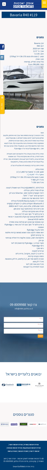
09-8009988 (8, 461)
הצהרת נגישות (12, 451)
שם (41, 319)
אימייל (40, 324)
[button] (4, 4)
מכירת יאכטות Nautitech (32, 448)
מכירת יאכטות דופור (16, 445)
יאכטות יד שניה (34, 451)
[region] (23, 384)
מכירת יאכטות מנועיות (14, 448)
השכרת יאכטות (23, 451)
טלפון (40, 330)
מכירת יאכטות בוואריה (31, 445)
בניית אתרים (29, 466)
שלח (40, 336)
